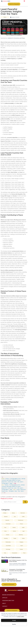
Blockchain (23, 512)
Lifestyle (7, 534)
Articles (4, 597)
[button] (24, 1)
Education (7, 520)
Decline (14, 624)
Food (5, 527)
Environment (8, 523)
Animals (4, 512)
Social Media (8, 545)
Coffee (23, 516)
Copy (26, 476)
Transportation (14, 552)
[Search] (25, 501)
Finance (21, 523)
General (14, 527)
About (4, 603)
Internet (14, 531)
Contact (4, 606)
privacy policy (20, 616)
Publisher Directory (8, 600)
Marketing (21, 534)
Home (5, 531)
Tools (5, 552)
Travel (24, 552)
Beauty (13, 512)
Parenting (6, 538)
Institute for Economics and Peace (16, 38)
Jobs (15, 516)
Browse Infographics (8, 594)
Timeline (21, 549)
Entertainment (20, 520)
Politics (5, 17)
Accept (14, 620)
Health (23, 527)
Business (5, 516)
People (15, 538)
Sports (21, 545)
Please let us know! (7, 498)
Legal (23, 531)
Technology (8, 549)
